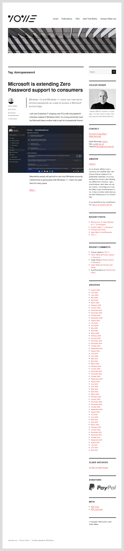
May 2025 (94, 328)
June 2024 (94, 356)
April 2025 (94, 330)
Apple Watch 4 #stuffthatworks (101, 232)
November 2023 (96, 374)
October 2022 (95, 407)
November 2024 (96, 343)
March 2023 (95, 394)
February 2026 (96, 305)
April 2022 (94, 422)
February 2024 (96, 366)
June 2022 (94, 417)
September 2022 (96, 409)
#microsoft (11, 113)
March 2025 (95, 333)
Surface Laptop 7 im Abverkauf (102, 227)
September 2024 (96, 348)
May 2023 (94, 389)
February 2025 (96, 335)
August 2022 (95, 412)
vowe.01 (105, 141)
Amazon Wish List (108, 18)
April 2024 (94, 361)
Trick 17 (94, 235)
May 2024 (94, 358)
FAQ (77, 18)
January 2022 (95, 430)
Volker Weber (12, 106)
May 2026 (94, 297)
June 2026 (94, 295)
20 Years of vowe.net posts (98, 467)
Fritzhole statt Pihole (98, 229)
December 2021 (96, 432)
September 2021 (96, 440)
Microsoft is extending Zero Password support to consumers (45, 86)
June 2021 (94, 447)
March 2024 (95, 363)
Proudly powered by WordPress (43, 540)
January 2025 (95, 338)
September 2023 (96, 379)
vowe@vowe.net (98, 144)
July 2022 (94, 414)
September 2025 (96, 318)
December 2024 (96, 341)
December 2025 (96, 310)
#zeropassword (13, 115)
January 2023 (95, 399)
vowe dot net (12, 540)
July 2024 (94, 353)
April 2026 (94, 300)
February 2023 (96, 396)
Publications (67, 18)
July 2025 (94, 323)
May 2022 (94, 419)
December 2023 (96, 371)
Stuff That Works (90, 18)
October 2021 (95, 437)
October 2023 (95, 376)
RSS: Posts (95, 507)
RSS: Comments (97, 509)
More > (32, 190)
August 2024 (95, 351)
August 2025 (95, 320)
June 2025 (94, 325)
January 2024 (95, 369)
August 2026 (95, 290)
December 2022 (96, 402)
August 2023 (95, 381)
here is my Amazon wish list (102, 204)
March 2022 (95, 424)
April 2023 (94, 391)
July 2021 (94, 445)
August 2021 (95, 442)
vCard (55, 18)
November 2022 (96, 404)
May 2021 (94, 450)
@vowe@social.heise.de (105, 146)
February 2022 (96, 427)
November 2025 (96, 313)
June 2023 (94, 386)
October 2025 (95, 315)
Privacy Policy (24, 540)
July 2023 (94, 384)
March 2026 (95, 302)
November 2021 (96, 435)
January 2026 (95, 308)
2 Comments (12, 119)
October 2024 (95, 346)
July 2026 (94, 292)
